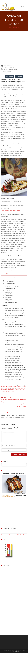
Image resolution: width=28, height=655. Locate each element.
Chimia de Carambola (9, 532)
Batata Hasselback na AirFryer (8, 535)
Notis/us (17, 651)
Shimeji (17, 389)
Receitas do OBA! (13, 69)
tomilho (22, 389)
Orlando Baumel (7, 65)
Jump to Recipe (9, 76)
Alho (5, 385)
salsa (14, 389)
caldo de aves (21, 385)
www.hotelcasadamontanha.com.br (11, 210)
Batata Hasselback (21, 535)
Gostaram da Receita (6, 428)
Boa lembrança (13, 385)
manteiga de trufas (20, 388)
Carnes (5, 69)
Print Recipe (19, 76)
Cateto (10, 386)
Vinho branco (11, 391)
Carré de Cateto (5, 386)
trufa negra (4, 391)
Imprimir (15, 277)
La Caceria (13, 388)
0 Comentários (7, 71)
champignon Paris (17, 386)
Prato (11, 389)
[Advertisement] (14, 46)
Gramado (8, 388)
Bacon (8, 385)
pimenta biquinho (5, 389)
